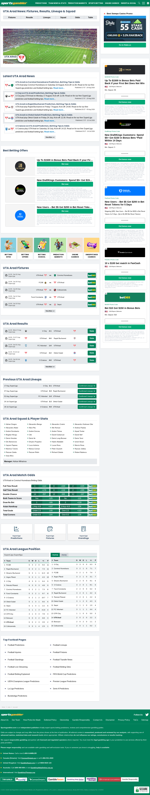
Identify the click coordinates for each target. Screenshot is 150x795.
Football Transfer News (62, 660)
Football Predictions (16, 645)
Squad (63, 17)
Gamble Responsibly (81, 720)
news (9, 707)
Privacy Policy (124, 720)
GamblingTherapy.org (26, 772)
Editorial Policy (50, 720)
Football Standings (15, 660)
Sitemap (144, 720)
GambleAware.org (28, 763)
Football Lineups (60, 645)
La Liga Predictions (16, 689)
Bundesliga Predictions (17, 696)
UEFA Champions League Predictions (23, 681)
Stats (92, 331)
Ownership (64, 720)
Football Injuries (14, 652)
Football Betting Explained (19, 674)
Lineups (46, 17)
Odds (77, 17)
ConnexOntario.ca (28, 758)
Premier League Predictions (64, 681)
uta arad (15, 707)
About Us (4, 720)
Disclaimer (110, 720)
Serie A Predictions (61, 689)
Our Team (16, 720)
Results (29, 17)
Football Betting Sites (62, 667)
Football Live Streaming (18, 667)
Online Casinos (112, 3)
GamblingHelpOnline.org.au (42, 768)
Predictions (41, 3)
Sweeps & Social (128, 3)
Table (90, 17)
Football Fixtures (60, 652)
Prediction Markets (77, 3)
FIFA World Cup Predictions (64, 674)
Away (64, 555)
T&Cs (135, 720)
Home (55, 555)
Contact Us (97, 720)
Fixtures (12, 17)
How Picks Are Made (32, 720)
